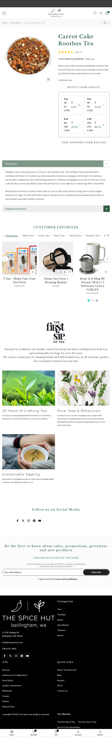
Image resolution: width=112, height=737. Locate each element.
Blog (59, 675)
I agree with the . (58, 579)
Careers (5, 696)
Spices (60, 619)
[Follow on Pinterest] (34, 520)
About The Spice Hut (67, 670)
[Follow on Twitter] (23, 520)
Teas (59, 609)
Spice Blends (63, 625)
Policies (5, 701)
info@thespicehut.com (12, 642)
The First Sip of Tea (66, 722)
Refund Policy (8, 706)
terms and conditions (66, 579)
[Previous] (4, 235)
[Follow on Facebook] (17, 520)
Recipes (60, 680)
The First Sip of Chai (87, 722)
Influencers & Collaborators (15, 675)
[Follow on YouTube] (39, 520)
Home (4, 23)
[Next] (108, 235)
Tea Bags (61, 614)
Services (6, 670)
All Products (15, 23)
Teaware (61, 630)
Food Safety (7, 680)
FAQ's (60, 685)
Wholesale (7, 690)
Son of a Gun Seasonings (68, 727)
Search (60, 635)
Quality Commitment (11, 685)
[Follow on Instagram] (28, 520)
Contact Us (62, 690)
